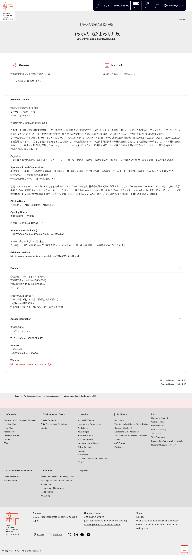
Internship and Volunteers (89, 443)
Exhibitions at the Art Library (126, 432)
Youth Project (83, 432)
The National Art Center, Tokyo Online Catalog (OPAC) (131, 426)
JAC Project (119, 443)
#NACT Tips (46, 496)
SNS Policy (156, 433)
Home (16, 396)
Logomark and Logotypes (52, 488)
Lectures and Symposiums (89, 424)
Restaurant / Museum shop (19, 471)
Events (44, 428)
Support (84, 471)
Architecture (46, 484)
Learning (84, 414)
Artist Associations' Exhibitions (54, 424)
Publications (83, 455)
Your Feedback (158, 437)
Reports (81, 451)
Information (11, 414)
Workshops (83, 428)
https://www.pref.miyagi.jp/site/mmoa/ (28, 364)
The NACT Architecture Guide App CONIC (93, 460)
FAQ (6, 443)
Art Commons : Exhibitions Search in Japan (130, 437)
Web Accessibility (158, 429)
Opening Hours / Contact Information (20, 420)
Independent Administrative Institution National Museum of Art (168, 443)
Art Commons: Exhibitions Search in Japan (41, 396)
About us (47, 471)
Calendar (57, 534)
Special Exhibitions (49, 420)
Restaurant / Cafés (12, 477)
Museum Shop (10, 480)
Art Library (122, 414)
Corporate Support (159, 418)
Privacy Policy (157, 426)
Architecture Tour (85, 435)
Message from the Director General (56, 480)
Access (40, 534)
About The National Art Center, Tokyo (57, 477)
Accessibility (9, 432)
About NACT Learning (87, 420)
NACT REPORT (48, 492)
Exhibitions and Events (54, 414)
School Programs (85, 439)
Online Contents (85, 447)
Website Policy (157, 422)
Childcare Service (11, 435)
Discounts (8, 439)
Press (153, 414)
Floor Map (8, 428)
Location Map (10, 424)
